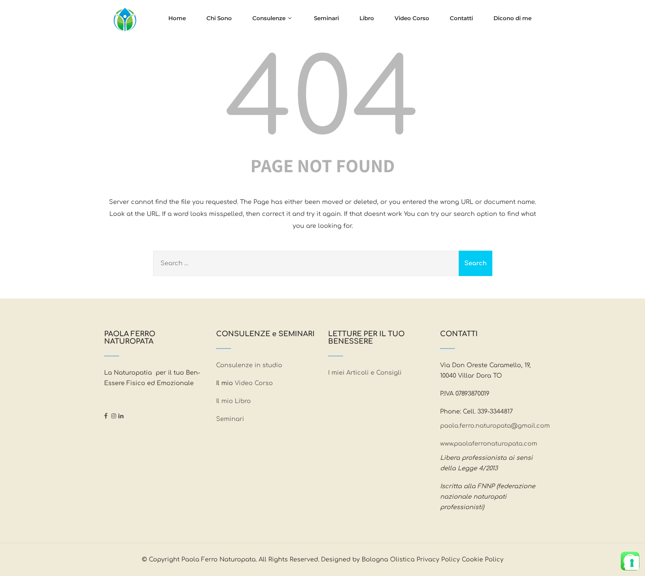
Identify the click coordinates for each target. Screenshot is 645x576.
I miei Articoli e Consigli (365, 372)
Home (177, 18)
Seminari (326, 18)
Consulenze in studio (250, 365)
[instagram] (113, 416)
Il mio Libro (233, 401)
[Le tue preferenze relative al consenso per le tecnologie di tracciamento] (632, 563)
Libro (366, 18)
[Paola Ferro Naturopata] (124, 20)
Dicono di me (512, 18)
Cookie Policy (483, 559)
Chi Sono (219, 18)
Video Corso (412, 18)
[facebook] (106, 416)
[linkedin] (121, 416)
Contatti (461, 18)
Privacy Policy (438, 559)
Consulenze (269, 18)
